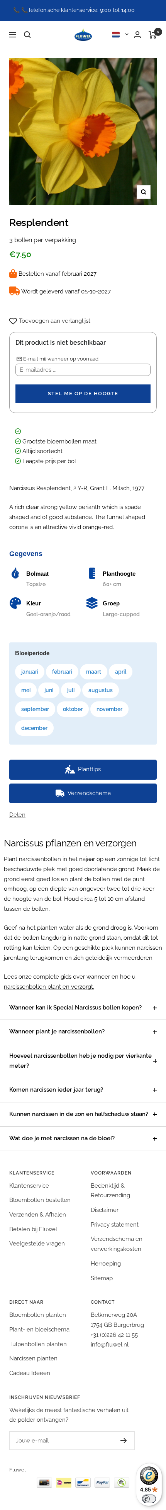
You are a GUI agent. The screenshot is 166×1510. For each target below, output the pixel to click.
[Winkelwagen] (153, 35)
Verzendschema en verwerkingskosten (116, 1243)
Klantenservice (29, 1185)
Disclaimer (105, 1210)
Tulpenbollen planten (38, 1344)
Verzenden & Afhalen (37, 1214)
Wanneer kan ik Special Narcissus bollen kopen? (75, 1007)
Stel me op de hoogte (83, 393)
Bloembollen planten (37, 1314)
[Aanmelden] (116, 1440)
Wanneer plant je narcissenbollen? (57, 1031)
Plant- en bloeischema (39, 1329)
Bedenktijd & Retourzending (110, 1190)
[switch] (149, 1499)
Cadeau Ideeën (29, 1373)
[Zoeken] (27, 34)
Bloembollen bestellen (40, 1200)
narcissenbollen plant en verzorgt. (49, 986)
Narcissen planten (33, 1358)
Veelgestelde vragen (37, 1243)
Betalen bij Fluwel (33, 1229)
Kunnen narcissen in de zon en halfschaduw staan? (78, 1114)
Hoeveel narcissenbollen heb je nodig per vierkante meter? (80, 1060)
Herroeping (106, 1263)
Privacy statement (115, 1224)
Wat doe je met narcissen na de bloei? (62, 1138)
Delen (17, 814)
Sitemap (102, 1278)
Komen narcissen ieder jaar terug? (56, 1089)
